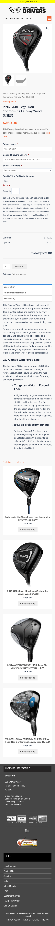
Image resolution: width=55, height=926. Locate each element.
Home (5, 93)
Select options (27, 529)
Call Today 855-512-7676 (27, 2)
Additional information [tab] (15, 292)
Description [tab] (9, 287)
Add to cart (19, 266)
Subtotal (7, 237)
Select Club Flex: (12, 165)
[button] (49, 18)
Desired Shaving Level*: (16, 155)
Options (6, 242)
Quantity (7, 191)
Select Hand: (10, 144)
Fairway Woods (17, 93)
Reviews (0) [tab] (9, 298)
